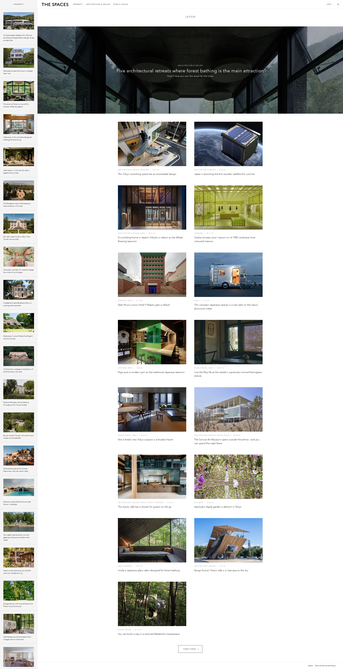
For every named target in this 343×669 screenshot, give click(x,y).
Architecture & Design (98, 4)
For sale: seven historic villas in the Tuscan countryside (16, 238)
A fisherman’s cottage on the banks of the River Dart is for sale (18, 370)
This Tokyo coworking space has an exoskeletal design (147, 174)
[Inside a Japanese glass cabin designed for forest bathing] (152, 540)
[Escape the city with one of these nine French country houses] (18, 591)
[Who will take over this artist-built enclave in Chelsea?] (18, 657)
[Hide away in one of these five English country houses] (18, 323)
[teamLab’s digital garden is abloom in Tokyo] (228, 477)
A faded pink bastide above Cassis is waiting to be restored (17, 304)
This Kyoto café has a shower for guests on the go (145, 506)
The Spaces (55, 5)
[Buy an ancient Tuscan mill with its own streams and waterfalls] (18, 422)
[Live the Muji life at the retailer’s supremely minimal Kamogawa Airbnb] (228, 342)
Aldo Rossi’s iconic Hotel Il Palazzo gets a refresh (144, 304)
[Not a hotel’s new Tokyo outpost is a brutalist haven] (152, 409)
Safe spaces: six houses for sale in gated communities (16, 171)
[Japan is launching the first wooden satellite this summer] (228, 144)
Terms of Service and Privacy (325, 666)
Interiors (144, 170)
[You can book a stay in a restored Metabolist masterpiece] (152, 604)
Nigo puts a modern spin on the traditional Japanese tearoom (151, 372)
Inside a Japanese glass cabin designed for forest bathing (149, 570)
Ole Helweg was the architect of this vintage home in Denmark (17, 638)
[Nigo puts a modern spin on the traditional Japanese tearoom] (152, 342)
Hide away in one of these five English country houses (18, 337)
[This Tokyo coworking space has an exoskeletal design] (152, 144)
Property (78, 4)
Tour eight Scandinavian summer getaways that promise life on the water (16, 537)
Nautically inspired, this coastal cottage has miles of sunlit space (18, 271)
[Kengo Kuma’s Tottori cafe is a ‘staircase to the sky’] (228, 540)
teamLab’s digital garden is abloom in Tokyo (217, 506)
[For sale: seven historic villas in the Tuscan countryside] (18, 223)
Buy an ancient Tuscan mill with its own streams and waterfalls (18, 436)
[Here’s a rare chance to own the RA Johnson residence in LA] (18, 557)
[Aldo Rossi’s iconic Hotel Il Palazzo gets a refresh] (152, 275)
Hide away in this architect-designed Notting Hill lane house (17, 138)
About (310, 666)
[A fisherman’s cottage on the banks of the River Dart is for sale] (18, 356)
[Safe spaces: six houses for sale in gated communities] (18, 157)
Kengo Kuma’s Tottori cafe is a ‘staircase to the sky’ (221, 570)
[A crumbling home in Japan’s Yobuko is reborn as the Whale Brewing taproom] (152, 207)
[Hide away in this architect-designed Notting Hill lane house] (18, 124)
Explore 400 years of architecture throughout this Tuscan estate (16, 403)
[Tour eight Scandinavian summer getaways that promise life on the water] (18, 522)
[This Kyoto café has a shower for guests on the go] (152, 477)
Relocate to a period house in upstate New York (18, 72)
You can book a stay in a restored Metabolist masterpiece (149, 634)
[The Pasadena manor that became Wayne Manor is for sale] (18, 190)
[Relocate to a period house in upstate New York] (18, 58)
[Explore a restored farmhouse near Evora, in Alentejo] (18, 489)
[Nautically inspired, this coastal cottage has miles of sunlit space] (18, 257)
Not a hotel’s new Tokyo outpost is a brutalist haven (145, 439)
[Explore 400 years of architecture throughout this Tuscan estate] (18, 389)
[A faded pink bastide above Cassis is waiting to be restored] (18, 290)
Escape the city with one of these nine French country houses (18, 605)
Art (195, 502)
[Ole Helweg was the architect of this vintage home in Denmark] (18, 624)
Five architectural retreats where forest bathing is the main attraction (190, 71)
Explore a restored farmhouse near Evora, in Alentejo (17, 503)
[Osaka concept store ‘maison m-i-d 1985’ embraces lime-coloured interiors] (228, 207)
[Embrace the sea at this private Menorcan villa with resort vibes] (18, 455)
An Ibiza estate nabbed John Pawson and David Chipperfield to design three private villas (18, 37)
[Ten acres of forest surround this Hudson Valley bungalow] (18, 91)
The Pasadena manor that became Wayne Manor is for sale (16, 204)
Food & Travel (120, 4)
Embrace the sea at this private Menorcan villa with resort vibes (15, 470)
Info (329, 4)
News (142, 233)
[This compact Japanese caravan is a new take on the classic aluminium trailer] (228, 275)
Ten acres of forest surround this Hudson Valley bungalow (16, 105)
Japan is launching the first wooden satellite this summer (224, 174)
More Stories (189, 649)
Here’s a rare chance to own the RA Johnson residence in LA (17, 572)
